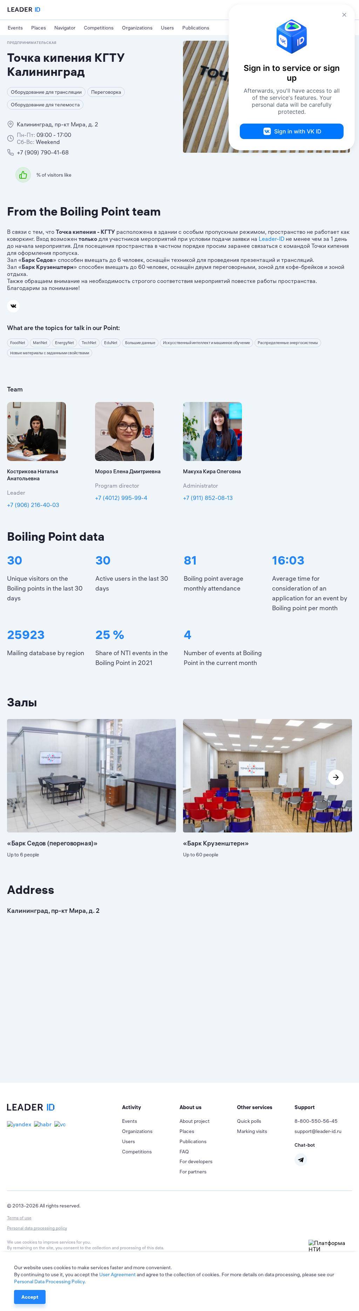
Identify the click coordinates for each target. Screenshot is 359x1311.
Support (304, 1107)
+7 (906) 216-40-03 (33, 504)
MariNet (40, 342)
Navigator (64, 28)
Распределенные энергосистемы (288, 342)
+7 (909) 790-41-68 (43, 152)
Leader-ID (271, 238)
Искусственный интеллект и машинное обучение (206, 342)
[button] (151, 1107)
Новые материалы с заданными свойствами (49, 352)
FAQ (184, 1151)
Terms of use (19, 1217)
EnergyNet (64, 342)
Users (167, 28)
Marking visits (252, 1131)
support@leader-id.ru (317, 1131)
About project (195, 1121)
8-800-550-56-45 (316, 1121)
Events (15, 28)
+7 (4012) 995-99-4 (121, 497)
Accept (29, 1297)
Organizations (137, 28)
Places (38, 28)
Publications (195, 28)
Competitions (99, 28)
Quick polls (249, 1121)
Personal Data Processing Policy (49, 1281)
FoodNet (17, 342)
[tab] (151, 1107)
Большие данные (140, 342)
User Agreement (117, 1274)
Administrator (200, 485)
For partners (193, 1171)
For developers (196, 1161)
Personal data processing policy (37, 1228)
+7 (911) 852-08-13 (208, 497)
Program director (117, 485)
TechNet (89, 342)
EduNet (110, 342)
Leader (16, 492)
